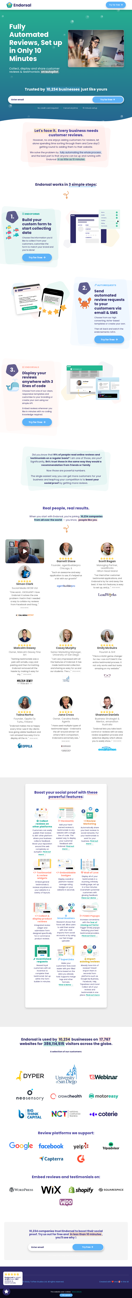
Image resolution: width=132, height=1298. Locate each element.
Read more (24, 608)
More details (77, 1292)
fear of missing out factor (89, 923)
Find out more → (44, 853)
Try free (86, 1247)
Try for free (115, 4)
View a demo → (66, 984)
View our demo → (89, 898)
